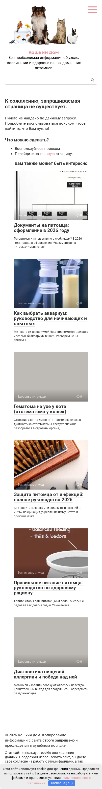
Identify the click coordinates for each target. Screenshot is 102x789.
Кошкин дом (43, 52)
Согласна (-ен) (62, 783)
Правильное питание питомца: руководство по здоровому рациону (48, 588)
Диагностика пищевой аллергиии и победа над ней (45, 674)
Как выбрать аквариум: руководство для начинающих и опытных (50, 318)
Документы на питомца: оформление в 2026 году (41, 227)
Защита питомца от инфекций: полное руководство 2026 (48, 497)
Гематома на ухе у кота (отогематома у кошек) (40, 409)
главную (47, 154)
